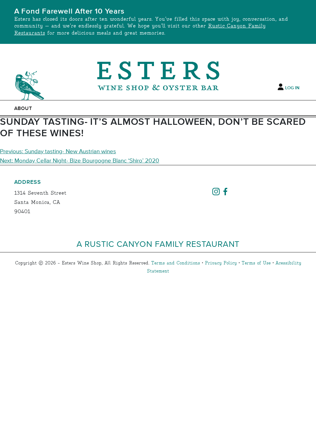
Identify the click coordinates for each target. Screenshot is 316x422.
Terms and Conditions (175, 263)
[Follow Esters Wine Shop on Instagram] (216, 191)
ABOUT (23, 108)
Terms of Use (256, 263)
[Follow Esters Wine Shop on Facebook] (225, 191)
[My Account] (281, 87)
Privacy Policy (221, 263)
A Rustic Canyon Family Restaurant (158, 243)
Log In (292, 88)
